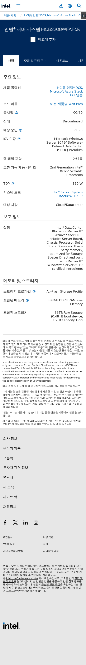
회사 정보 (10, 439)
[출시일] (16, 112)
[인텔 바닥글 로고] (11, 625)
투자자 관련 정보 (15, 468)
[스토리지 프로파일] (34, 291)
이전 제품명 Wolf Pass (66, 104)
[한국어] (70, 6)
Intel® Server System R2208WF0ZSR (67, 194)
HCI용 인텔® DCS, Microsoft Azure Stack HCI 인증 (66, 91)
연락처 (8, 477)
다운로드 (62, 60)
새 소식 (8, 487)
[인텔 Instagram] (36, 523)
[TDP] (13, 183)
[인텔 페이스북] (5, 523)
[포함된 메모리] (27, 300)
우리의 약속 (12, 448)
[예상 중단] (20, 130)
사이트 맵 (10, 497)
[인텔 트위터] (15, 523)
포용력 (8, 458)
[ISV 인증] (19, 138)
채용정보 (9, 507)
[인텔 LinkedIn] (25, 523)
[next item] (83, 15)
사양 (11, 60)
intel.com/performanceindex (22, 578)
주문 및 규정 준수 (35, 60)
